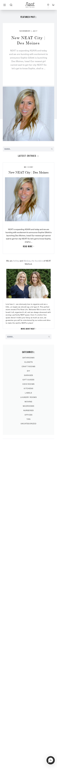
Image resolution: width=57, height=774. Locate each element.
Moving (28, 401)
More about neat (28, 329)
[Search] (11, 5)
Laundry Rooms (28, 397)
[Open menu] (4, 5)
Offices (28, 415)
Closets (28, 362)
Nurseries (28, 410)
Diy (28, 371)
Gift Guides (28, 379)
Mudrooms (28, 406)
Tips (29, 419)
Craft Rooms (28, 366)
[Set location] (48, 5)
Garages (28, 375)
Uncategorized (28, 423)
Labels (28, 393)
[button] (50, 760)
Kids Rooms (28, 384)
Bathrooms (28, 357)
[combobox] (11, 5)
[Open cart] (53, 5)
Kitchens (28, 388)
